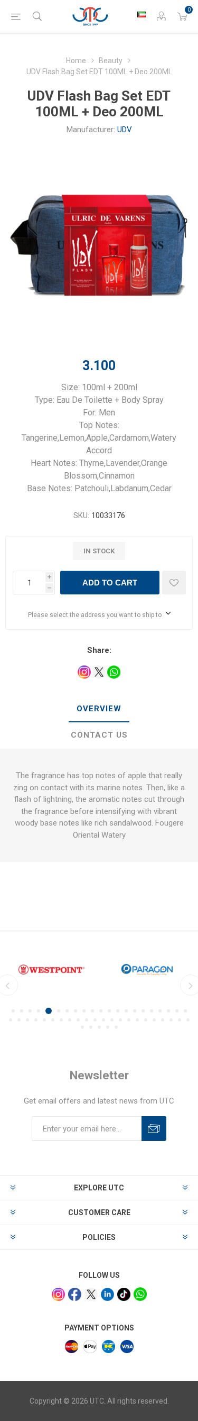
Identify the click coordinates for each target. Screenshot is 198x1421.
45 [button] (90, 1027)
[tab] (99, 709)
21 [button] (185, 1010)
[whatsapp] (140, 1293)
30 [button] (78, 1019)
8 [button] (75, 1010)
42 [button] (179, 1019)
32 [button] (95, 1019)
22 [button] (10, 1019)
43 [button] (188, 1019)
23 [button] (19, 1019)
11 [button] (100, 1010)
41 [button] (171, 1019)
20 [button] (176, 1010)
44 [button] (82, 1027)
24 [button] (27, 1019)
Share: (99, 650)
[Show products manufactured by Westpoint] (51, 969)
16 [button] (143, 1010)
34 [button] (112, 1019)
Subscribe (154, 1128)
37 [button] (137, 1019)
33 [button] (103, 1019)
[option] (51, 969)
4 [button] (38, 1010)
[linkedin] (107, 1294)
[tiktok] (123, 1294)
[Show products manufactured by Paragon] (147, 969)
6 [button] (58, 1010)
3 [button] (30, 1010)
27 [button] (52, 1019)
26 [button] (44, 1019)
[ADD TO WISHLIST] (174, 582)
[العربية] (141, 14)
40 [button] (162, 1019)
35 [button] (120, 1019)
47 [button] (107, 1027)
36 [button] (128, 1019)
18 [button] (160, 1010)
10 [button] (92, 1010)
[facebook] (74, 1294)
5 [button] (48, 1011)
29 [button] (69, 1019)
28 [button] (61, 1019)
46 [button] (99, 1027)
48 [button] (116, 1027)
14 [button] (126, 1010)
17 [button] (151, 1010)
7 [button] (67, 1010)
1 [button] (13, 1010)
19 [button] (168, 1010)
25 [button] (35, 1019)
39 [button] (154, 1019)
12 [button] (109, 1010)
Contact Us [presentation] (99, 735)
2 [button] (21, 1010)
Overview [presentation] (99, 708)
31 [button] (86, 1019)
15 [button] (134, 1010)
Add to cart (109, 582)
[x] (91, 1294)
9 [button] (84, 1010)
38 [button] (145, 1019)
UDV (124, 129)
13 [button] (117, 1010)
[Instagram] (58, 1294)
